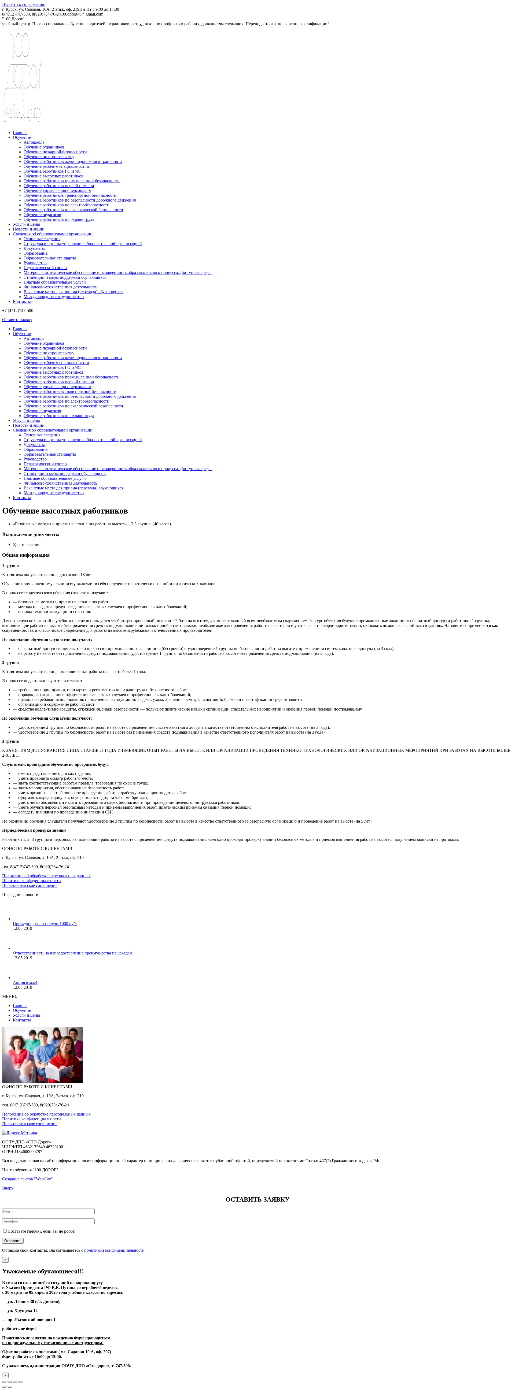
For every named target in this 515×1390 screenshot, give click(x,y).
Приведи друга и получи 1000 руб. (45, 923)
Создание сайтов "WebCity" (27, 1179)
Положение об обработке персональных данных (46, 876)
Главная (20, 1005)
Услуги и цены (26, 1015)
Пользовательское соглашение (29, 885)
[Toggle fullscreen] (15, 1382)
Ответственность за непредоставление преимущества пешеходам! (73, 953)
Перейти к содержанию (23, 4)
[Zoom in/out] (20, 1382)
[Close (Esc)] (4, 1382)
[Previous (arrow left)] (4, 1387)
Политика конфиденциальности (31, 880)
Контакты (22, 1020)
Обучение (22, 1010)
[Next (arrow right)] (10, 1387)
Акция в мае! (25, 982)
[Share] (10, 1382)
